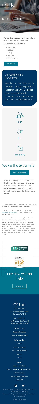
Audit (19, 122)
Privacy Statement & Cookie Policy (20, 369)
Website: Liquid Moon (19, 400)
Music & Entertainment (20, 335)
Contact (19, 357)
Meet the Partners (19, 347)
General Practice (19, 332)
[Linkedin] (15, 385)
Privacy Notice (19, 373)
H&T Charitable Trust (19, 351)
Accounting (19, 154)
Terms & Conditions (19, 366)
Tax (19, 138)
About (19, 344)
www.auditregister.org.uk (9, 212)
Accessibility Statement (19, 376)
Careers (19, 354)
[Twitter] (23, 385)
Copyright (19, 380)
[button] (35, 3)
